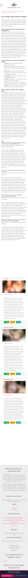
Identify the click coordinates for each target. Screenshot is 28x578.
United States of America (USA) (17, 11)
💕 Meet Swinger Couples (20, 575)
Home (2, 11)
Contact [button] (12, 322)
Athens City (10, 294)
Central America (8, 11)
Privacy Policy (14, 507)
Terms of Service (14, 509)
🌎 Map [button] (6, 322)
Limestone (9, 12)
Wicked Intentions (8, 379)
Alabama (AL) (3, 12)
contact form (18, 541)
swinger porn (16, 533)
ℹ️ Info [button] (18, 322)
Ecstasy (6, 279)
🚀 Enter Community (6, 575)
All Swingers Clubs (14, 7)
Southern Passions (9, 327)
